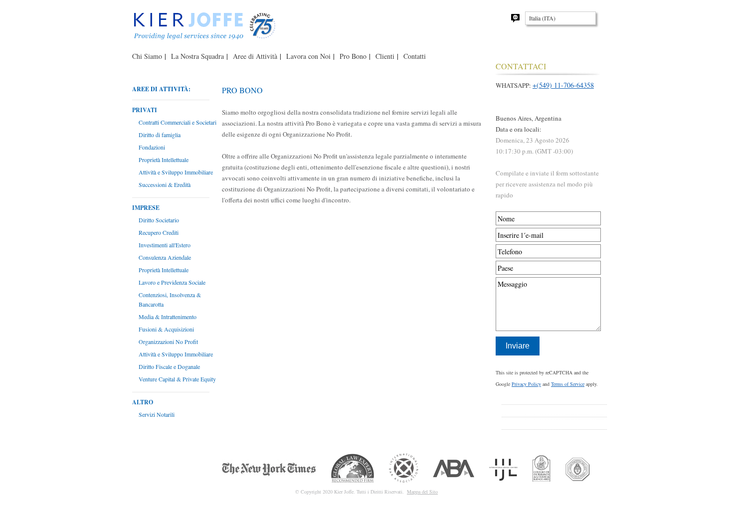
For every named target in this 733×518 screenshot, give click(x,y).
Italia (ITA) (542, 18)
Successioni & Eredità (164, 184)
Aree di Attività (255, 56)
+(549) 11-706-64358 (563, 85)
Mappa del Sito (422, 491)
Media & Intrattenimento (167, 317)
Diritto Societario (159, 220)
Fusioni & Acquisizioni (166, 329)
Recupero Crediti (159, 232)
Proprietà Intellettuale (163, 160)
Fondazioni (152, 147)
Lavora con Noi (308, 56)
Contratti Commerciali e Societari (177, 122)
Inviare (518, 346)
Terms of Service (567, 383)
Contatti (414, 56)
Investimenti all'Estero (164, 245)
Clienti (384, 56)
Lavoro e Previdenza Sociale (172, 282)
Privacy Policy (526, 383)
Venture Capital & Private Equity (177, 379)
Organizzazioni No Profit (168, 341)
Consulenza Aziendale (165, 257)
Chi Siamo (147, 56)
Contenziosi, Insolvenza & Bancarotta (170, 299)
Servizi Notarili (157, 414)
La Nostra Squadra (197, 56)
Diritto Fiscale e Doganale (169, 366)
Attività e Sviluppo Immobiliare (176, 172)
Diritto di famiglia (160, 135)
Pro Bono (353, 56)
